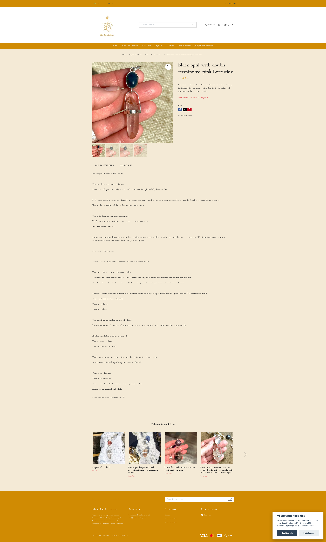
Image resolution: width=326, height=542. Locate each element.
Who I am (146, 46)
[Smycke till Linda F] (109, 448)
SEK (109, 3)
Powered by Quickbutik (120, 535)
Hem (115, 46)
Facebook (207, 515)
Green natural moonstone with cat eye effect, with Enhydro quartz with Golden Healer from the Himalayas (216, 470)
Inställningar (308, 533)
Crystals (158, 46)
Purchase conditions (171, 519)
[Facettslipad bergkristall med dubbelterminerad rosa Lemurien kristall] (145, 448)
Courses (171, 46)
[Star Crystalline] (127, 25)
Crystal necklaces (128, 46)
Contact (167, 515)
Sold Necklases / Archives (154, 55)
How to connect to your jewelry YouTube (195, 46)
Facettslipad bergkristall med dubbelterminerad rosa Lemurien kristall (143, 470)
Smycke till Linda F (101, 467)
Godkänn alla (287, 533)
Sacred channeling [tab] (104, 165)
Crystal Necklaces (135, 55)
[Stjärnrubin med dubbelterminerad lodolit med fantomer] (181, 448)
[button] (244, 454)
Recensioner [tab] (126, 165)
